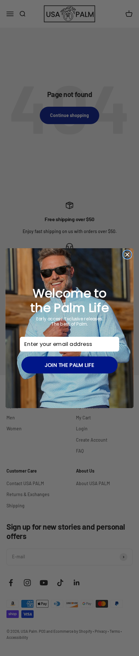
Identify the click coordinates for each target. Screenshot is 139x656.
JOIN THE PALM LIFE (69, 364)
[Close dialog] (127, 254)
